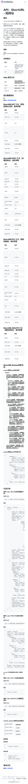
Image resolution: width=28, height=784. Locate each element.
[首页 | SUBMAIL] (7, 2)
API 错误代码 (9, 768)
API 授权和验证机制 (11, 100)
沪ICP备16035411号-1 (14, 782)
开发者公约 (19, 778)
